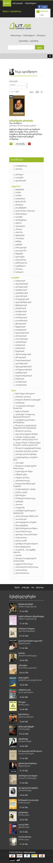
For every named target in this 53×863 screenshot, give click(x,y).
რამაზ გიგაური (24, 803)
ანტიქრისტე (23, 739)
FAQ (32, 588)
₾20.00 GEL (24, 672)
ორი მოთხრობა (24, 837)
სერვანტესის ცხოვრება (21, 121)
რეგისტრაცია (15, 11)
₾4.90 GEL (24, 746)
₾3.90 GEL (24, 685)
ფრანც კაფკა (23, 705)
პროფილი (41, 36)
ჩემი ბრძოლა (23, 714)
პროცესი (22, 702)
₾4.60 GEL (24, 697)
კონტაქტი (25, 588)
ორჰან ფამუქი (24, 729)
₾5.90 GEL (24, 795)
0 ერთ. (42, 15)
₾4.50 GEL (24, 709)
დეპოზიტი (34, 41)
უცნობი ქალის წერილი (27, 763)
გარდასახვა (23, 812)
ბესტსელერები (22, 597)
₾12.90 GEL (24, 636)
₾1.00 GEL (24, 611)
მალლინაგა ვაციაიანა (27, 668)
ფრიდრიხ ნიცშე (24, 741)
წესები (17, 588)
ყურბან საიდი (23, 827)
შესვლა (6, 11)
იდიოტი (21, 653)
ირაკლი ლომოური (26, 754)
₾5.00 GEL (20, 144)
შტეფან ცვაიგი (24, 643)
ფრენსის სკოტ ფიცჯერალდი (30, 680)
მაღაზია (7, 3)
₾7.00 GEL (24, 783)
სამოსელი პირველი (26, 629)
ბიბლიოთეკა (16, 36)
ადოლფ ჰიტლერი (25, 717)
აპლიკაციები (17, 3)
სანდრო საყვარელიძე (27, 607)
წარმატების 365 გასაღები (28, 800)
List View (42, 92)
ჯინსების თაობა (24, 690)
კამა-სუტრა (22, 665)
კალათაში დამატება (11, 143)
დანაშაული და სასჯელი (27, 776)
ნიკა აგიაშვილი (15, 123)
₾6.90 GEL (24, 660)
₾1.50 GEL (24, 648)
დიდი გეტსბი (23, 678)
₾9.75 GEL (24, 832)
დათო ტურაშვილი (25, 692)
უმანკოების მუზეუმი (26, 727)
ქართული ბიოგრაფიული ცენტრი (22, 126)
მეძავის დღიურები (25, 604)
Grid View (37, 92)
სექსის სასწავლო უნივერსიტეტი (31, 616)
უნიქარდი (40, 588)
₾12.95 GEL (24, 734)
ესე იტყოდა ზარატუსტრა (28, 788)
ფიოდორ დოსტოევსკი (27, 656)
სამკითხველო (30, 3)
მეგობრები (23, 41)
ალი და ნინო (23, 825)
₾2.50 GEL (24, 819)
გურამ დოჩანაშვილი (26, 631)
